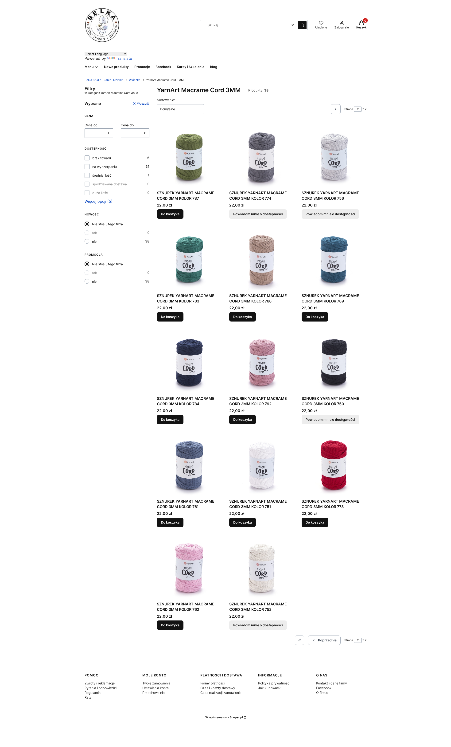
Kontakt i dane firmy (331, 683)
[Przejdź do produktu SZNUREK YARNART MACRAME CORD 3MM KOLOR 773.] (334, 464)
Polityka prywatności (274, 683)
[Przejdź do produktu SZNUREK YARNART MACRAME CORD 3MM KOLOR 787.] (189, 155)
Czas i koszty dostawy (217, 688)
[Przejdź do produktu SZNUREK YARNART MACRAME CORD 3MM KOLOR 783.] (189, 258)
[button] (302, 25)
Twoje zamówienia (156, 683)
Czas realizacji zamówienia (220, 693)
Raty (88, 697)
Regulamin (93, 693)
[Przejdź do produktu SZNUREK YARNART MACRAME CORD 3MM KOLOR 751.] (261, 464)
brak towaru (101, 158)
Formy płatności (212, 683)
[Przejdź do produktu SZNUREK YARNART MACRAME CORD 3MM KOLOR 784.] (189, 361)
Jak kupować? (269, 688)
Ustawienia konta (155, 688)
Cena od (91, 125)
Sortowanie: (166, 100)
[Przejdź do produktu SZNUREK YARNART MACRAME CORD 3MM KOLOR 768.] (261, 258)
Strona (348, 109)
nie (94, 241)
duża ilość (100, 193)
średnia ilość (101, 175)
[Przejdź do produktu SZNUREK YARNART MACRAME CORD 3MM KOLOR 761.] (189, 464)
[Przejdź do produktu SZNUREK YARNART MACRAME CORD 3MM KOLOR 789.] (334, 258)
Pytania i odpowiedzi (101, 688)
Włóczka (134, 80)
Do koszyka (170, 214)
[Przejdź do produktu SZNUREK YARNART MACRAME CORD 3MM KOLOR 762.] (189, 567)
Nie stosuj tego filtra (107, 224)
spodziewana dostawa (109, 184)
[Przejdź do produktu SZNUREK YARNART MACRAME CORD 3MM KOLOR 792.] (261, 361)
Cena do (127, 125)
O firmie (322, 693)
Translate (124, 58)
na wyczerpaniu (104, 167)
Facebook (323, 688)
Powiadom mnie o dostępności (258, 214)
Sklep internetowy (224, 717)
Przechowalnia (153, 693)
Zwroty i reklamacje (100, 683)
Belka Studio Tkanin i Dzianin (104, 80)
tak (94, 233)
